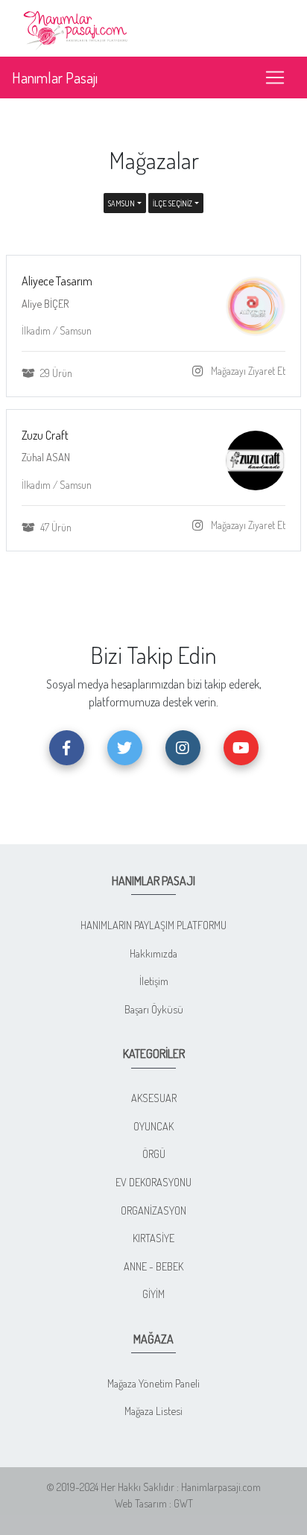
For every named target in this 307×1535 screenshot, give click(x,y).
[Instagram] (200, 372)
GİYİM (153, 1293)
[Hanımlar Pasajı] (76, 26)
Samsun (121, 203)
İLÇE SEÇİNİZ (172, 203)
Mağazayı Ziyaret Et (247, 370)
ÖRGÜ (153, 1153)
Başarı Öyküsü (153, 1009)
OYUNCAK (153, 1126)
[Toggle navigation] (275, 77)
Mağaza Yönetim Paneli (153, 1383)
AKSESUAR (154, 1097)
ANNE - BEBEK (153, 1266)
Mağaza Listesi (153, 1410)
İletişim (153, 980)
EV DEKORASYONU (153, 1182)
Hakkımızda (153, 953)
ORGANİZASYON (153, 1210)
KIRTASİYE (153, 1237)
